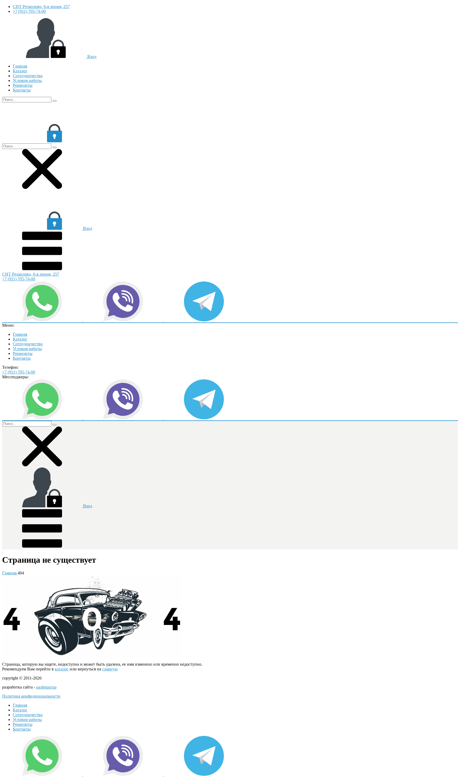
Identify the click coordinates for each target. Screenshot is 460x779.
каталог (62, 669)
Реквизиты (22, 85)
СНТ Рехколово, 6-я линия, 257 (41, 6)
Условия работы (27, 80)
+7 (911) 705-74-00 (29, 11)
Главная (20, 66)
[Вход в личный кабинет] (42, 141)
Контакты (22, 90)
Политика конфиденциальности (31, 696)
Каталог (20, 71)
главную (110, 669)
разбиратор (46, 687)
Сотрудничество (28, 75)
